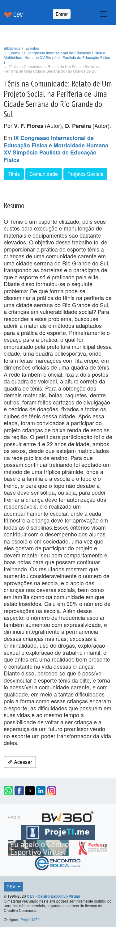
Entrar (62, 14)
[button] (8, 790)
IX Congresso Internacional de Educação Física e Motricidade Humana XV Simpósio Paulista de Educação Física (56, 149)
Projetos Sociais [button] (85, 173)
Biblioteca (12, 48)
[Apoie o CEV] (39, 847)
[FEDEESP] (92, 847)
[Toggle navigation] (103, 14)
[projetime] (57, 832)
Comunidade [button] (43, 173)
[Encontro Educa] (58, 862)
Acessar (22, 761)
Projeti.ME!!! (30, 919)
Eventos (32, 48)
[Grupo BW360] (67, 816)
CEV (11, 886)
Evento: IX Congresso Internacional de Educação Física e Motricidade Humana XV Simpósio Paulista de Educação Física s (57, 57)
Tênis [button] (14, 173)
